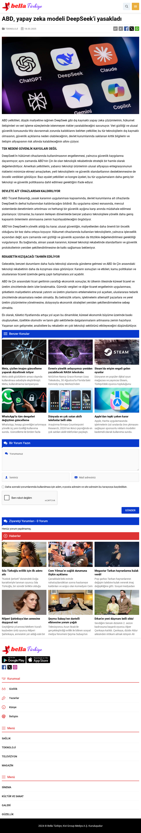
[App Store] (38, 661)
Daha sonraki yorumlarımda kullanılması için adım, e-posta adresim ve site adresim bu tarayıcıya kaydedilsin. (66, 487)
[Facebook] (4, 667)
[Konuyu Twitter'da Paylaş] (131, 28)
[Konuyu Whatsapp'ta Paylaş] (137, 28)
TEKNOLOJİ (12, 28)
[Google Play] (14, 661)
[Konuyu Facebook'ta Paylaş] (126, 28)
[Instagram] (15, 667)
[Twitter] (9, 667)
